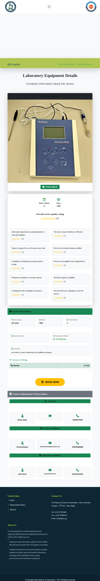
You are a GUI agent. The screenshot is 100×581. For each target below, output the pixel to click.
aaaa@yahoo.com (50, 474)
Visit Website (61, 339)
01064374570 (78, 420)
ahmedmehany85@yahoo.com (50, 447)
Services (13, 509)
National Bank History (17, 505)
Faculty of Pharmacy (84, 64)
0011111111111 (77, 474)
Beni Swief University (66, 64)
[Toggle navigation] (49, 6)
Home (12, 500)
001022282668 (77, 447)
